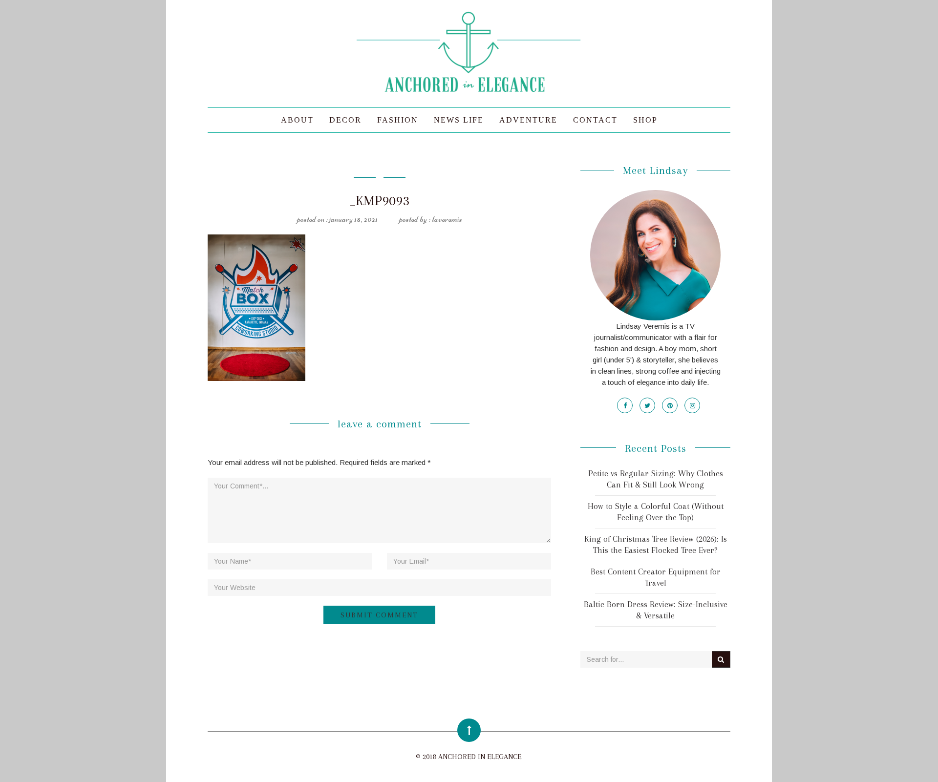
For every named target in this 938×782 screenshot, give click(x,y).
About (297, 120)
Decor (345, 120)
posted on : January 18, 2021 (337, 218)
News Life (459, 120)
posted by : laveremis (430, 218)
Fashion (397, 120)
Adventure (528, 120)
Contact (595, 120)
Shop (645, 120)
